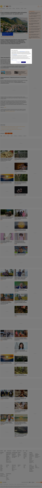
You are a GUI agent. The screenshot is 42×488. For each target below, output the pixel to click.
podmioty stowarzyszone (22, 51)
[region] (21, 56)
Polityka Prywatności (15, 54)
